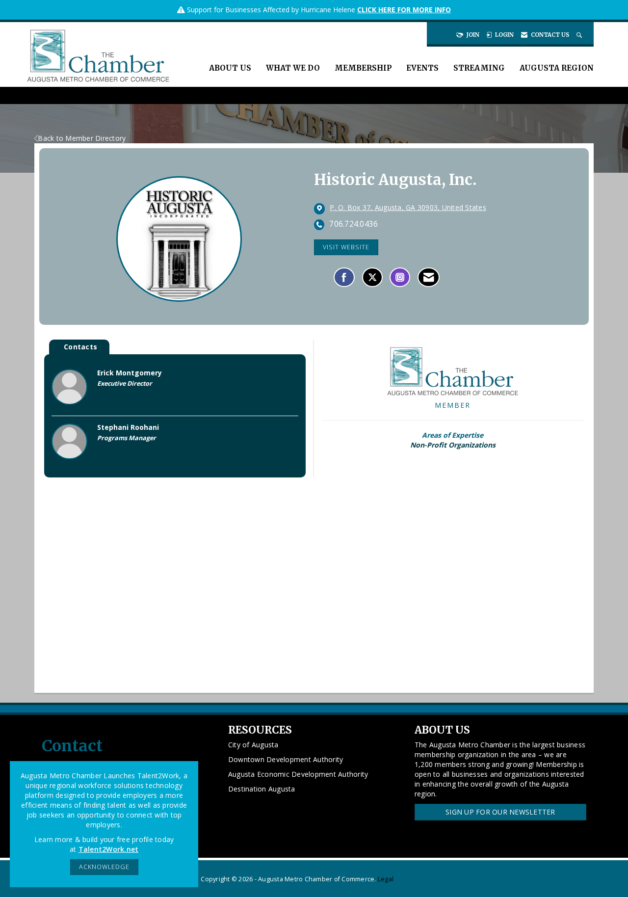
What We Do (293, 68)
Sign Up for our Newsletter (500, 812)
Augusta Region (557, 68)
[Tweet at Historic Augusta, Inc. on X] (372, 277)
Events (422, 68)
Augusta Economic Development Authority (298, 774)
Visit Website (346, 247)
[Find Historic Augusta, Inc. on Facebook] (344, 277)
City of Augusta (253, 744)
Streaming (479, 68)
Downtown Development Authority (285, 759)
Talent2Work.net (108, 849)
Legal (385, 879)
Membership (363, 68)
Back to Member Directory (82, 138)
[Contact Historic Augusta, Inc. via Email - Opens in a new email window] (429, 277)
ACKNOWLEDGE (104, 867)
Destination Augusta (261, 788)
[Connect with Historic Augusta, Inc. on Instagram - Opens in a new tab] (400, 277)
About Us (230, 68)
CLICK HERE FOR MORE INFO (404, 9)
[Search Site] (580, 34)
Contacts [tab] (80, 346)
